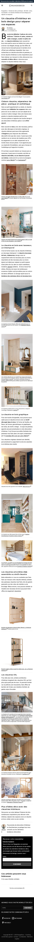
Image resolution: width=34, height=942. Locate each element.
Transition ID (25, 774)
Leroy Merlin (10, 160)
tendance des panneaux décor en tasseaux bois (16, 276)
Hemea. (15, 410)
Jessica (10, 27)
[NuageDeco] (17, 5)
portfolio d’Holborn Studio (24, 566)
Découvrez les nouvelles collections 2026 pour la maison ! (17, 1)
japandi (10, 267)
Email (4, 856)
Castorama (21, 160)
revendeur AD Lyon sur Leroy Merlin (16, 436)
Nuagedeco (4, 11)
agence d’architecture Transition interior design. (15, 535)
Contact (16, 936)
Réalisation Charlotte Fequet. (14, 802)
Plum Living (9, 379)
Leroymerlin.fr (5, 98)
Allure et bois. (26, 486)
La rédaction (22, 936)
